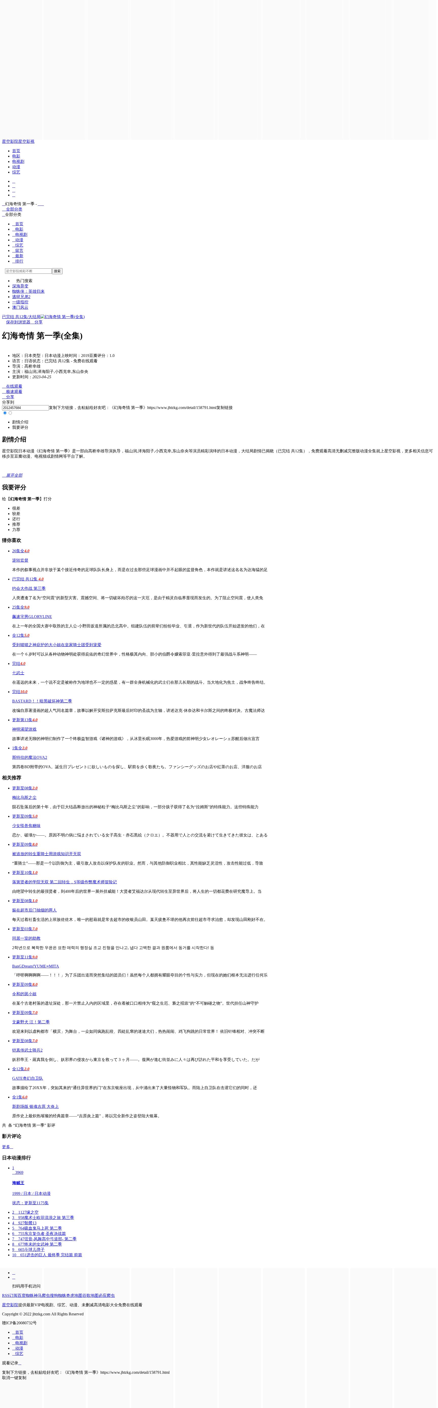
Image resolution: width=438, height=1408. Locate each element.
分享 (36, 322)
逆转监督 (20, 560)
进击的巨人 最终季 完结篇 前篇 (47, 1255)
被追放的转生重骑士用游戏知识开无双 (46, 854)
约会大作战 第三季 (29, 588)
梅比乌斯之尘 (24, 797)
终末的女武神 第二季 (37, 1244)
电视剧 (18, 161)
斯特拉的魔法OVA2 (29, 757)
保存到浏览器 (18, 322)
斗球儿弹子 (28, 1249)
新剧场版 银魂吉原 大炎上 (35, 1106)
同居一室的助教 (26, 938)
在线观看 (12, 386)
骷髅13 (24, 1223)
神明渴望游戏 (24, 729)
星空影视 (26, 141)
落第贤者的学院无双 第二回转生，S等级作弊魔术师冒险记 (64, 882)
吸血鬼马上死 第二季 (37, 1228)
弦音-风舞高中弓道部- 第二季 (44, 1239)
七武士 (18, 673)
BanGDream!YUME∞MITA (35, 966)
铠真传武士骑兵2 (27, 1050)
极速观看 (12, 391)
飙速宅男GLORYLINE (32, 616)
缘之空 (25, 1212)
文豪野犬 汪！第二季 (31, 1022)
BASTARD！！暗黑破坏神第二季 (42, 701)
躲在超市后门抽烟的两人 (34, 910)
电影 (16, 156)
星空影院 (10, 141)
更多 (7, 1147)
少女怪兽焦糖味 (26, 825)
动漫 (16, 167)
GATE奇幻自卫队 (27, 1078)
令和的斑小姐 (24, 994)
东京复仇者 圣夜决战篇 (39, 1233)
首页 (16, 151)
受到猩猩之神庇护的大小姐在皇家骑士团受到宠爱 (56, 645)
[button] (20, 422)
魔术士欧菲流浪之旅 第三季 (43, 1217)
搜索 (57, 271)
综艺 (16, 172)
